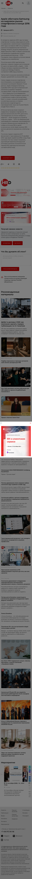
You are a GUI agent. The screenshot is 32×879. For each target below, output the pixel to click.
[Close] (30, 423)
